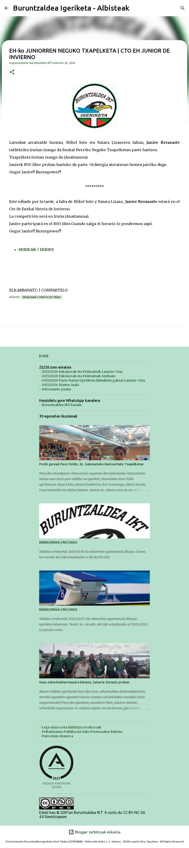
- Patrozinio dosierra (56, 736)
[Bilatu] (182, 8)
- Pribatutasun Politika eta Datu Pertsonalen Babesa (80, 732)
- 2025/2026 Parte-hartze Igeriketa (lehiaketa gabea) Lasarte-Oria (92, 380)
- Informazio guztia (55, 389)
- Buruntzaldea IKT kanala (60, 405)
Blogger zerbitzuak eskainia (97, 832)
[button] (12, 72)
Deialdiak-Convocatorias (41, 297)
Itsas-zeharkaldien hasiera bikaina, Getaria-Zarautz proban (84, 682)
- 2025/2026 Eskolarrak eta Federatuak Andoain (77, 376)
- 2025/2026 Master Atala (59, 385)
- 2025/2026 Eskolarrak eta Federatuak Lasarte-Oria (80, 372)
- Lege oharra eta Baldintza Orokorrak (70, 727)
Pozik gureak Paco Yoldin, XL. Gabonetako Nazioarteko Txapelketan (91, 464)
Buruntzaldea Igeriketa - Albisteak (71, 8)
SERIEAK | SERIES (36, 249)
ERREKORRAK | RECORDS (58, 542)
